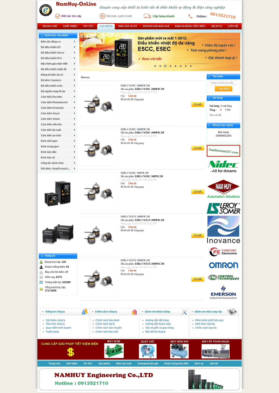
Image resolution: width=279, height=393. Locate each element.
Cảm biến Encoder (51, 96)
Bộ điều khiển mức (52, 85)
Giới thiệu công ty (55, 320)
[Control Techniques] (223, 281)
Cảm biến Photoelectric (54, 102)
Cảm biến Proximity (52, 107)
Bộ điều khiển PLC (51, 58)
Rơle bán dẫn (48, 152)
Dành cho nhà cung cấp (208, 311)
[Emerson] (223, 299)
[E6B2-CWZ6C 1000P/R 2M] (100, 166)
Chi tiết (198, 104)
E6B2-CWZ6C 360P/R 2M (134, 172)
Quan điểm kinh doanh (58, 327)
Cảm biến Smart (50, 113)
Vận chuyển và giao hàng (159, 327)
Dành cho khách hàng (157, 311)
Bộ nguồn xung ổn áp (53, 91)
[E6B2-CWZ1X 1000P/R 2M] (100, 297)
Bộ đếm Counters (51, 80)
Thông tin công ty (55, 311)
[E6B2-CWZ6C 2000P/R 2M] (100, 123)
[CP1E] (58, 251)
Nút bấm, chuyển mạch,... (55, 168)
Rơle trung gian (50, 146)
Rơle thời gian (49, 141)
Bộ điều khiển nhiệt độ (53, 69)
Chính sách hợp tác (206, 327)
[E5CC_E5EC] (58, 211)
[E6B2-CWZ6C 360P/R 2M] (100, 210)
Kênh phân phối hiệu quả (209, 320)
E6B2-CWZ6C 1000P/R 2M (135, 129)
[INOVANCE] (223, 243)
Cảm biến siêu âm (51, 124)
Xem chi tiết (215, 115)
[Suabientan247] (223, 156)
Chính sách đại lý (105, 323)
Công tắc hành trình (52, 163)
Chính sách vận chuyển (109, 327)
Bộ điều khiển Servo (52, 52)
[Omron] (223, 269)
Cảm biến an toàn (51, 135)
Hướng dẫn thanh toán (158, 323)
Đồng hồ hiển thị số (52, 74)
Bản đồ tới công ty (155, 331)
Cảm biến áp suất (51, 130)
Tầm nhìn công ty (55, 323)
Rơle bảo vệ (48, 157)
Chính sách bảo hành (107, 320)
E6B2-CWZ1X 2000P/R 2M (135, 216)
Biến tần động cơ (51, 41)
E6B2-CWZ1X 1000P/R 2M (135, 260)
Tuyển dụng (52, 331)
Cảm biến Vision (50, 119)
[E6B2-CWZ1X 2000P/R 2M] (100, 254)
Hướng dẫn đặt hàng (157, 320)
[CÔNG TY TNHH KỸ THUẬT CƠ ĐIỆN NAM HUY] (223, 200)
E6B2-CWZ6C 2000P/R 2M (135, 85)
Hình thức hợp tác (205, 323)
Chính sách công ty (106, 311)
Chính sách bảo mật (107, 331)
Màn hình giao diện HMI (54, 63)
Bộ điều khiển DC (51, 47)
